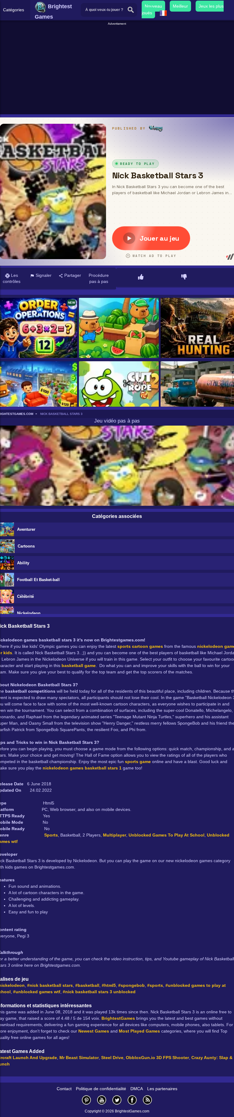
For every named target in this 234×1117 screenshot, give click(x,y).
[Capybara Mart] (119, 328)
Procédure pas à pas (99, 278)
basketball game (79, 665)
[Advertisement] (118, 69)
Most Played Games (139, 1031)
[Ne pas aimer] (184, 277)
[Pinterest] (86, 1099)
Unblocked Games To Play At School (166, 835)
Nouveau (153, 6)
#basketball (87, 985)
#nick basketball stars (50, 985)
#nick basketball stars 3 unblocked (99, 991)
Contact (64, 1088)
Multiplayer (114, 835)
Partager (72, 275)
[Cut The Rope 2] (119, 391)
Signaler (42, 275)
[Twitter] (117, 1099)
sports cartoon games (140, 646)
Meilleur (180, 6)
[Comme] (140, 277)
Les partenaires (162, 1088)
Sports (51, 835)
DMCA (136, 1088)
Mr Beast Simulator (79, 1057)
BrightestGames (118, 1018)
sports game (138, 761)
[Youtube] (101, 1099)
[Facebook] (132, 1099)
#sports (155, 985)
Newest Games (93, 1031)
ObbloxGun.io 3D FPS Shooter (157, 1057)
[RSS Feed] (147, 1099)
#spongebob (131, 985)
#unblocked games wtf (36, 991)
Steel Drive (112, 1057)
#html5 (109, 985)
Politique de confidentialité (101, 1088)
